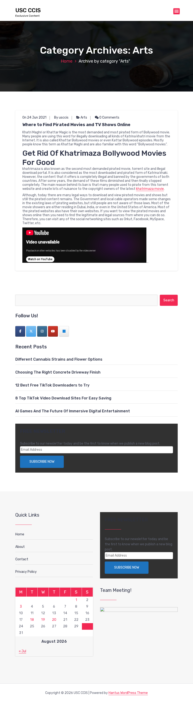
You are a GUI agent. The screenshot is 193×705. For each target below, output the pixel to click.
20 (54, 620)
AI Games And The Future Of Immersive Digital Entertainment (72, 411)
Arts (83, 117)
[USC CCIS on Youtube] (53, 331)
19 (43, 620)
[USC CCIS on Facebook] (20, 331)
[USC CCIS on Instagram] (42, 331)
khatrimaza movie (150, 189)
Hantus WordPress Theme (128, 693)
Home (66, 61)
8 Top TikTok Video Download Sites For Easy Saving (63, 398)
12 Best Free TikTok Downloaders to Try (52, 385)
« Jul (22, 651)
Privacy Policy (26, 572)
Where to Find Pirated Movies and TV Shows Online (76, 124)
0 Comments (109, 117)
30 (87, 626)
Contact (21, 559)
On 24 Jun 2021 (34, 117)
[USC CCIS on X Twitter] (31, 331)
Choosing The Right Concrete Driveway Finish (58, 372)
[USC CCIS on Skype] (64, 331)
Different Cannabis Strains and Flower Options (58, 359)
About (20, 547)
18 (32, 620)
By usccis (61, 117)
